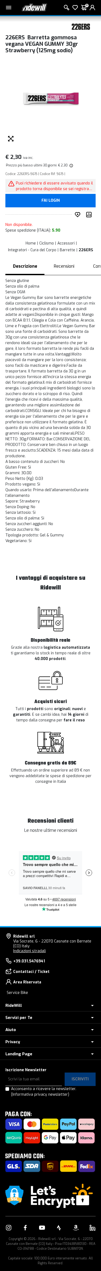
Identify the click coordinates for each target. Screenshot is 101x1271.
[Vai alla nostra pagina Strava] (59, 1227)
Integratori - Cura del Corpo (32, 250)
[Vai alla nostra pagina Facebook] (25, 1227)
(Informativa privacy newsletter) (40, 1094)
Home (31, 243)
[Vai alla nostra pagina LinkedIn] (92, 1227)
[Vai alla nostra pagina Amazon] (75, 1227)
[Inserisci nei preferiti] (78, 214)
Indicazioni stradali (29, 951)
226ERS (86, 250)
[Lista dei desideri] (75, 7)
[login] (92, 7)
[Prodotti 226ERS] (81, 26)
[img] (70, 165)
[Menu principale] (8, 7)
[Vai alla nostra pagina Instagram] (8, 1227)
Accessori (66, 243)
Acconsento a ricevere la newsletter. (43, 1091)
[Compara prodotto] (90, 214)
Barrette (67, 250)
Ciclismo (46, 243)
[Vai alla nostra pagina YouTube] (42, 1227)
